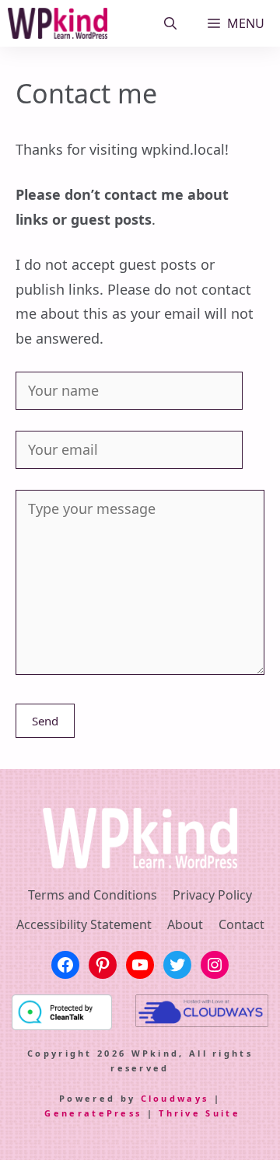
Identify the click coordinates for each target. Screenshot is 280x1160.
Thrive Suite (199, 1113)
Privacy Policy (212, 894)
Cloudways (175, 1098)
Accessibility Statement (84, 924)
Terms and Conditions (92, 894)
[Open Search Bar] (170, 23)
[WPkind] (57, 23)
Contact (241, 924)
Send (45, 720)
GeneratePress (93, 1113)
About (185, 924)
